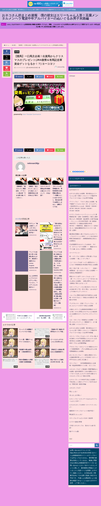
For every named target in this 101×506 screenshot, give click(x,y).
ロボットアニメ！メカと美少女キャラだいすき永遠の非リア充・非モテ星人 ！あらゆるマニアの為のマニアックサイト (83, 289)
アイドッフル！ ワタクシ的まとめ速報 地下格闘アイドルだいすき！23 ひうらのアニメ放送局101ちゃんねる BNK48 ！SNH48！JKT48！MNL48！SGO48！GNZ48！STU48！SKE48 (83, 206)
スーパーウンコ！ (74, 252)
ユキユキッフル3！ (75, 388)
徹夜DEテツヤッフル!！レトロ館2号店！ (82, 410)
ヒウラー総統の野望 (75, 421)
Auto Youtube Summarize (32, 114)
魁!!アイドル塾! (74, 431)
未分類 (17, 51)
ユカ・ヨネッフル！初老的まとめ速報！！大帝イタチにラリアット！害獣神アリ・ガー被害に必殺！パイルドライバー (83, 322)
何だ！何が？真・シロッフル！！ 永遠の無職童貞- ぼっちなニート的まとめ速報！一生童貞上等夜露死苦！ (83, 270)
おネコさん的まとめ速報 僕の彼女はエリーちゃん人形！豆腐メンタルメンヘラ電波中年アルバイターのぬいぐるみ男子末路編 (83, 196)
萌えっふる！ (73, 391)
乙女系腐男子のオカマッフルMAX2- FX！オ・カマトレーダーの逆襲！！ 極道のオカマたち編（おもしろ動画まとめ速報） (83, 247)
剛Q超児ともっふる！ (76, 414)
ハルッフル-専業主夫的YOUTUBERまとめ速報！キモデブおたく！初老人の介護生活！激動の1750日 (83, 297)
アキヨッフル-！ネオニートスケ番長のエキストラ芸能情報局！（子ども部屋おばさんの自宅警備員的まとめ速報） (83, 349)
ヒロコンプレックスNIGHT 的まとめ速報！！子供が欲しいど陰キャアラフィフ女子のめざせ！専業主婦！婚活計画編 (83, 382)
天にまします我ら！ (75, 395)
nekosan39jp (61, 67)
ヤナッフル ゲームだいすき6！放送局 (81, 418)
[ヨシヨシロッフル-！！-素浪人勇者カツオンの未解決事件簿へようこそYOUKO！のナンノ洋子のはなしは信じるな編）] (83, 357)
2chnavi (72, 76)
